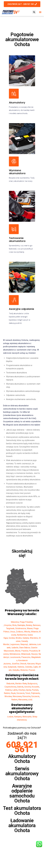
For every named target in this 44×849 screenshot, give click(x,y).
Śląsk (13, 693)
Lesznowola (15, 657)
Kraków (8, 690)
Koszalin (35, 687)
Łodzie (10, 716)
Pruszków (33, 651)
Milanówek (25, 654)
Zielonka (28, 667)
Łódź (30, 699)
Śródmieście (20, 628)
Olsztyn (21, 690)
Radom (7, 693)
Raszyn (34, 654)
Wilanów (34, 631)
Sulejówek (12, 667)
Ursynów (7, 625)
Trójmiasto (35, 693)
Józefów (15, 663)
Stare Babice (24, 647)
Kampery (18, 716)
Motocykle (27, 716)
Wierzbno (34, 638)
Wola (14, 625)
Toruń (27, 693)
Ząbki (35, 667)
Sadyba (26, 638)
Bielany (29, 625)
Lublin (14, 690)
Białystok (10, 683)
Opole (28, 690)
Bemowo (36, 625)
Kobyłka (16, 670)
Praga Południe (26, 622)
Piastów (24, 651)
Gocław (12, 638)
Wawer (30, 628)
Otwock (23, 663)
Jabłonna (32, 644)
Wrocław (8, 696)
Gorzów (27, 687)
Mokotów (15, 622)
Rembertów (22, 635)
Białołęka (21, 625)
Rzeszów (26, 696)
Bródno (19, 638)
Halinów (20, 667)
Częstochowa (10, 687)
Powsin (32, 670)
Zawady (24, 641)
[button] (40, 12)
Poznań (35, 690)
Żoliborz (19, 631)
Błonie (17, 651)
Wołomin (24, 670)
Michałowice (15, 654)
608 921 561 (22, 747)
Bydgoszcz (32, 683)
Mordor (6, 644)
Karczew (31, 663)
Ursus (12, 631)
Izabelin (14, 647)
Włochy (27, 631)
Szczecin (20, 693)
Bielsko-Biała (21, 683)
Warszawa (17, 696)
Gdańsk (20, 687)
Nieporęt (24, 644)
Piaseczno (25, 657)
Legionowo (15, 644)
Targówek (10, 628)
